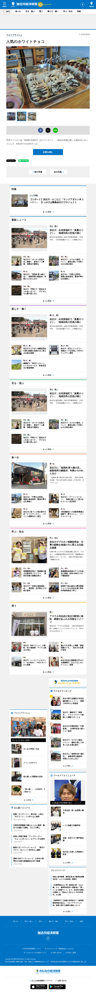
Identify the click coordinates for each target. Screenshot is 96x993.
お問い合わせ (57, 953)
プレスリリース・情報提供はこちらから (60, 949)
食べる (18, 11)
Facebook (82, 4)
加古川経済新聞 (24, 4)
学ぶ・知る (68, 11)
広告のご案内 (71, 953)
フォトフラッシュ (14, 35)
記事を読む (48, 152)
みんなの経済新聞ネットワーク (48, 971)
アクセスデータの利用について (36, 953)
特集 (79, 11)
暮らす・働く (53, 11)
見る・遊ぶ (30, 11)
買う (41, 11)
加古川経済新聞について (32, 949)
